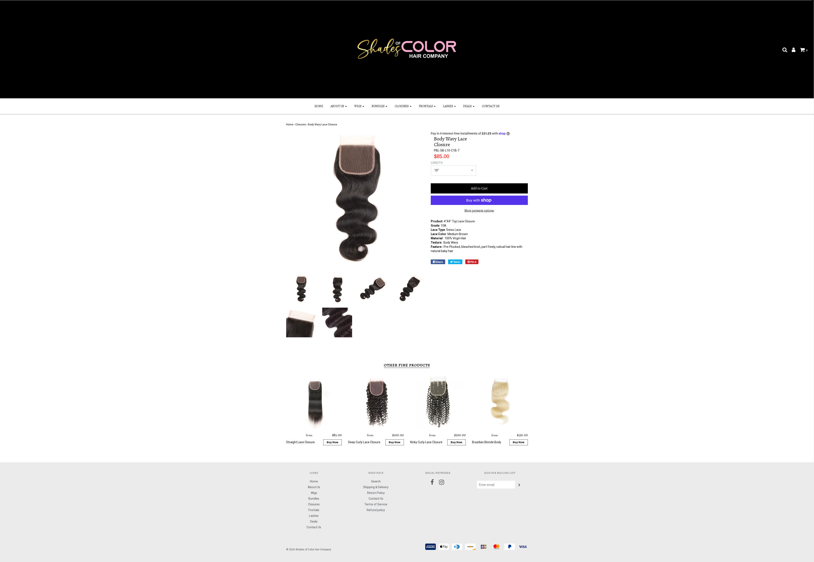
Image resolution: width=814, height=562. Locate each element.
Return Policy (376, 493)
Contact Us (490, 106)
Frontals (313, 510)
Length (437, 162)
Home (319, 106)
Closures (300, 124)
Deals (314, 521)
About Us (314, 487)
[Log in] (791, 49)
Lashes (314, 515)
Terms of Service (375, 504)
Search (376, 481)
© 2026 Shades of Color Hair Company (308, 549)
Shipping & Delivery (376, 487)
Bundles (313, 498)
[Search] (782, 49)
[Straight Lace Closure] (314, 402)
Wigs (314, 493)
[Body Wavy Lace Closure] (301, 288)
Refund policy (376, 510)
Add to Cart (479, 188)
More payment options (479, 210)
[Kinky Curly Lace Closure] (438, 402)
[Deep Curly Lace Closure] (376, 402)
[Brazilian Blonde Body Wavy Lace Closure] (500, 402)
